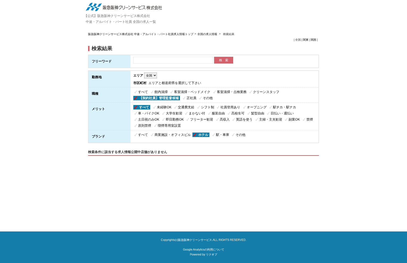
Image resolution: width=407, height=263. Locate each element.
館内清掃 (161, 92)
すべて (143, 92)
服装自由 (218, 113)
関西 (313, 39)
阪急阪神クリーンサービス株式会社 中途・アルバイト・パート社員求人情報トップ (140, 34)
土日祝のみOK (148, 119)
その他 (208, 98)
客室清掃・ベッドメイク (192, 92)
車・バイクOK (148, 113)
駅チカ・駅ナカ (284, 107)
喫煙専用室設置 (169, 125)
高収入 (225, 119)
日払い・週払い (282, 113)
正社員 (191, 98)
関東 (306, 39)
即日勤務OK (175, 119)
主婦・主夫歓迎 (270, 119)
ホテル (203, 135)
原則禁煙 (144, 125)
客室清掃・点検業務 (232, 92)
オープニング (257, 107)
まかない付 (197, 113)
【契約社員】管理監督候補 (159, 98)
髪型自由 (257, 113)
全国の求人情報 (207, 34)
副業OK (294, 119)
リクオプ (211, 254)
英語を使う (244, 119)
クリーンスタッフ (266, 92)
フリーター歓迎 (201, 119)
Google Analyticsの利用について (203, 249)
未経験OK (164, 107)
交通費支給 (186, 107)
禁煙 (309, 119)
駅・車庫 (222, 135)
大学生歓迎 (174, 113)
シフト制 (207, 107)
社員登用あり (230, 107)
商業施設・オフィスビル (173, 135)
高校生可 (237, 113)
